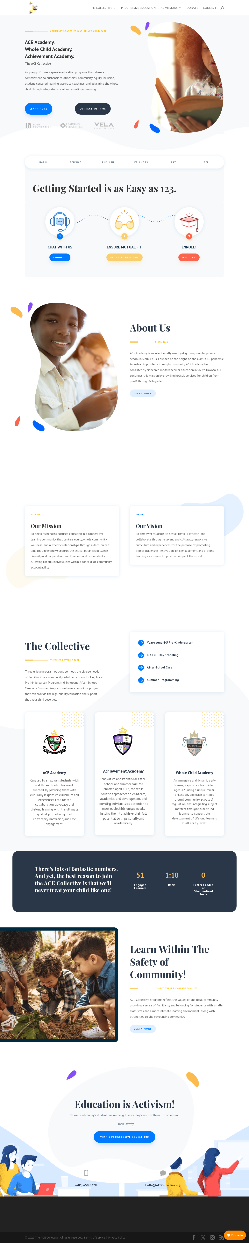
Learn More (143, 393)
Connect (209, 8)
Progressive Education (138, 8)
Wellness (141, 162)
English (108, 162)
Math (43, 162)
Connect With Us (93, 108)
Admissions (169, 8)
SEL (206, 162)
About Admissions (124, 257)
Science (76, 162)
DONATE (192, 8)
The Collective (101, 8)
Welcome (189, 257)
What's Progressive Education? (124, 1136)
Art (173, 162)
